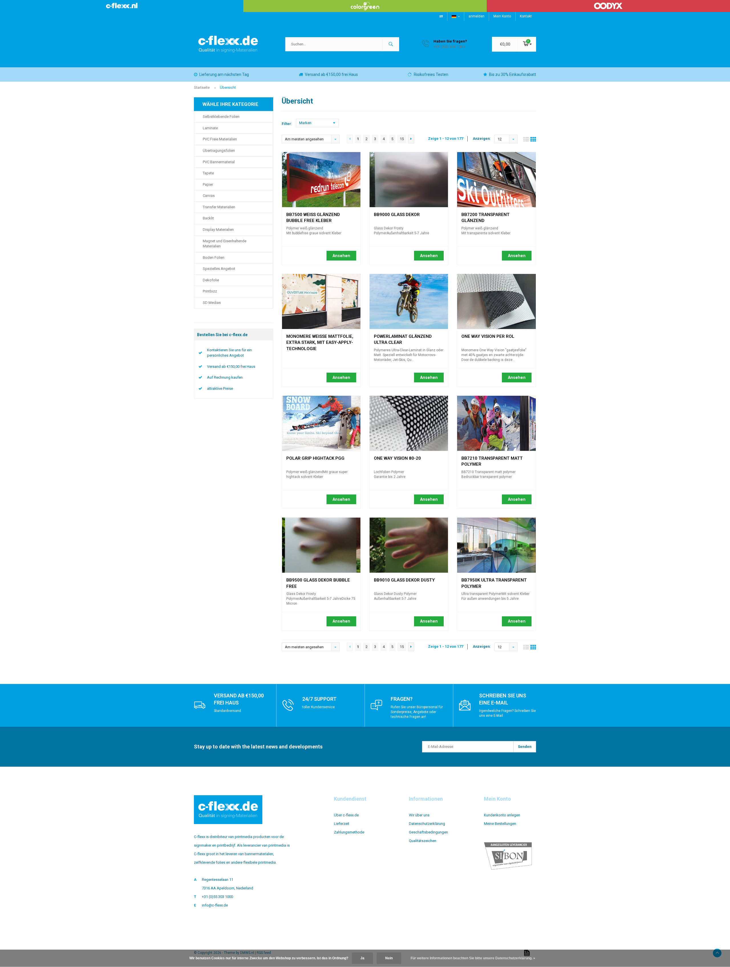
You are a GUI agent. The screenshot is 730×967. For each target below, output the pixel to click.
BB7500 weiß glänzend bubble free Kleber (313, 215)
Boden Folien (213, 257)
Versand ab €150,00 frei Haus (331, 74)
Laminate (210, 128)
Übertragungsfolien (219, 150)
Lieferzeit (341, 823)
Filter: (287, 124)
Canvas (209, 195)
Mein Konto (502, 16)
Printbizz (210, 291)
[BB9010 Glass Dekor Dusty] (409, 545)
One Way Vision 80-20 (397, 458)
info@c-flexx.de (215, 905)
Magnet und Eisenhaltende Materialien (224, 244)
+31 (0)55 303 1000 (217, 897)
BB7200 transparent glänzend (485, 215)
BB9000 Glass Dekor (397, 214)
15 (402, 139)
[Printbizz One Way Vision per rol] (496, 301)
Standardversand (227, 711)
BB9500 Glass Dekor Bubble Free (318, 581)
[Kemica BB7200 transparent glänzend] (496, 179)
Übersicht (228, 87)
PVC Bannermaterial (219, 162)
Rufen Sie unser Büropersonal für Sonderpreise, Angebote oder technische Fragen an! (417, 712)
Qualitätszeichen (422, 841)
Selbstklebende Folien (221, 116)
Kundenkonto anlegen (502, 815)
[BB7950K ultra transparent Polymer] (496, 545)
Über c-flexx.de (346, 815)
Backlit (208, 218)
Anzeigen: (482, 138)
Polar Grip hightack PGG (315, 458)
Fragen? (402, 699)
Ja (362, 958)
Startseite (202, 87)
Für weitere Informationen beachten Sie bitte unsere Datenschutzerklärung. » (473, 958)
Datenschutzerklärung (427, 823)
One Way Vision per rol (487, 336)
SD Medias (212, 302)
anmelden (476, 16)
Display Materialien (218, 229)
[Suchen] (390, 44)
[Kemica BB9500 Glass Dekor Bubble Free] (321, 545)
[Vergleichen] (441, 16)
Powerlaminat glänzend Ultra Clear (403, 337)
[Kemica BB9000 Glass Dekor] (409, 179)
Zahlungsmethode (349, 832)
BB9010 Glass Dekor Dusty (404, 580)
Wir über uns (419, 815)
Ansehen (341, 255)
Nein (389, 958)
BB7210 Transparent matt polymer (492, 459)
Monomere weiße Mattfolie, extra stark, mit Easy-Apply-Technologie (319, 337)
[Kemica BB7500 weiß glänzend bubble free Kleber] (321, 179)
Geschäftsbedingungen (428, 832)
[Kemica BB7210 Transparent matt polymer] (496, 423)
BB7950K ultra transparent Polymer (494, 581)
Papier (208, 184)
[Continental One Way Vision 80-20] (409, 423)
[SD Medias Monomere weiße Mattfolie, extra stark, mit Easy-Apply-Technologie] (321, 301)
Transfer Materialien (219, 207)
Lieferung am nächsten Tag (224, 74)
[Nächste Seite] (411, 139)
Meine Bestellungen (500, 823)
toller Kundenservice (318, 707)
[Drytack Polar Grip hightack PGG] (321, 423)
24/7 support (319, 699)
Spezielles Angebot (219, 269)
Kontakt (526, 16)
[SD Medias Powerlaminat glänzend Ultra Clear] (409, 301)
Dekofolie (211, 280)
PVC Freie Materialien (220, 139)
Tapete (208, 173)
